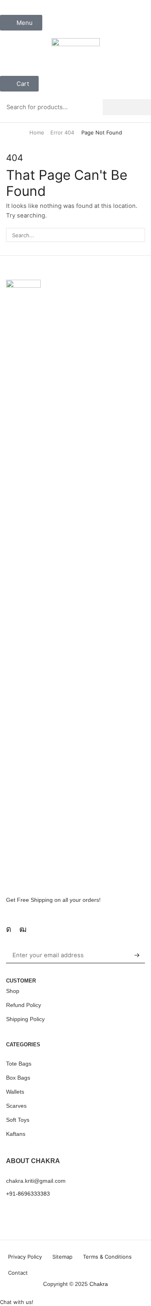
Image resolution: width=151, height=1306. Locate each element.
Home (36, 132)
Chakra (98, 1284)
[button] (21, 23)
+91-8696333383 (28, 1193)
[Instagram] (8, 929)
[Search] (127, 107)
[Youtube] (23, 929)
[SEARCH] (138, 235)
